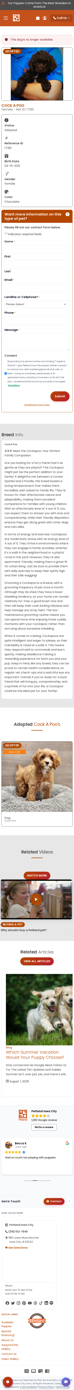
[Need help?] (8, 1382)
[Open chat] (65, 1382)
